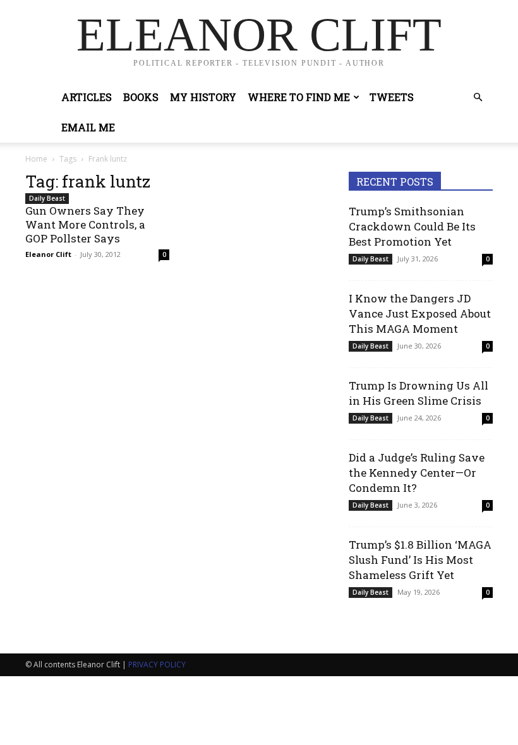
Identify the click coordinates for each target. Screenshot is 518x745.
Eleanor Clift (48, 254)
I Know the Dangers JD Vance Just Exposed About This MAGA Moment (420, 313)
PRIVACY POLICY (157, 664)
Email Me (88, 127)
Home (36, 158)
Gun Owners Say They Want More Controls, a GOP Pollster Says (85, 224)
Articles (86, 97)
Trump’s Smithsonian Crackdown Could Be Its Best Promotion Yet (412, 226)
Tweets (392, 97)
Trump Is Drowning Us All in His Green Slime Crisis (418, 393)
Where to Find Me (299, 97)
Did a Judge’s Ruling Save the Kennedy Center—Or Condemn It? (417, 472)
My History (203, 97)
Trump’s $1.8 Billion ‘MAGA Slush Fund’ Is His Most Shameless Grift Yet (420, 559)
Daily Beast (47, 198)
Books (141, 97)
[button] (477, 98)
